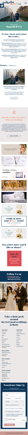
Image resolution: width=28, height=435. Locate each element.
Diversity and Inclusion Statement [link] (6, 363)
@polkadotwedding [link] (14, 279)
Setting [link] (18, 342)
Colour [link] (17, 337)
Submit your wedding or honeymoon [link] (4, 375)
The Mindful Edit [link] (5, 344)
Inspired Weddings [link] (20, 333)
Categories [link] (19, 331)
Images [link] (18, 335)
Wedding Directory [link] (6, 352)
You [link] (2, 337)
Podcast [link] (4, 340)
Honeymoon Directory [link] (5, 355)
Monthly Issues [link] (19, 346)
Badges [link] (3, 380)
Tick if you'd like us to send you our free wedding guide (14, 415)
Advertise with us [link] (6, 378)
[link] (2, 6)
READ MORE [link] (14, 98)
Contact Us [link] (4, 365)
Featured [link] (4, 331)
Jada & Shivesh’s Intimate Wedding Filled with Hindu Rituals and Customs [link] (14, 88)
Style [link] (17, 340)
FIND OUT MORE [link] (14, 135)
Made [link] (3, 335)
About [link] (3, 360)
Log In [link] (3, 367)
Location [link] (18, 339)
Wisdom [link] (4, 333)
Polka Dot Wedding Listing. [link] (14, 45)
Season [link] (18, 344)
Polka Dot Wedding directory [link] (17, 40)
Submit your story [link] (14, 263)
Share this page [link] (17, 51)
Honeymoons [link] (5, 339)
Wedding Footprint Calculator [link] (6, 347)
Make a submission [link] (6, 372)
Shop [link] (3, 342)
